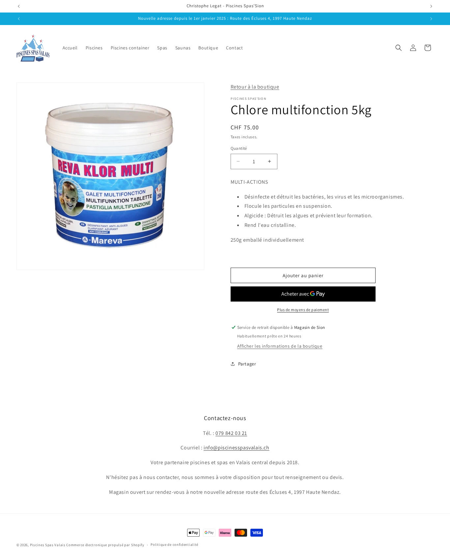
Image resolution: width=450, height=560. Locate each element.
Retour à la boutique (255, 86)
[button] (398, 47)
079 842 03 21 (231, 433)
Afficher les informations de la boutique (280, 346)
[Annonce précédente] (19, 6)
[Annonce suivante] (431, 6)
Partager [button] (247, 364)
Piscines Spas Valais (48, 545)
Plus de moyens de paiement (303, 309)
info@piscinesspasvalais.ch (236, 447)
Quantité (239, 148)
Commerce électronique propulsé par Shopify (105, 545)
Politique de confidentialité (174, 544)
